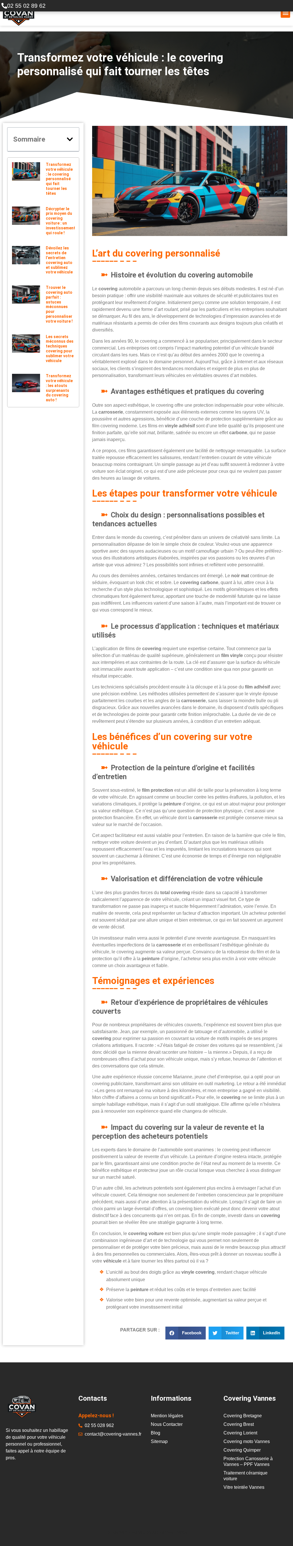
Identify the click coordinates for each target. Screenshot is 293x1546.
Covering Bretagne (242, 1415)
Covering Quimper (242, 1450)
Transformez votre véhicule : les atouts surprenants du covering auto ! (59, 388)
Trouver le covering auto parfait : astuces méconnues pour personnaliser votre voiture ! (59, 304)
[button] (285, 13)
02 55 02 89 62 (26, 6)
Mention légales (167, 1415)
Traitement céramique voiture (245, 1475)
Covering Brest (238, 1424)
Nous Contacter (167, 1424)
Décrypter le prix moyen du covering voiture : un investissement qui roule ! (60, 221)
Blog (155, 1432)
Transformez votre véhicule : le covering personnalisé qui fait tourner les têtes (59, 179)
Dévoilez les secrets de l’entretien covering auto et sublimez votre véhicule (59, 260)
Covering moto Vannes (246, 1441)
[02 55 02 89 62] (4, 6)
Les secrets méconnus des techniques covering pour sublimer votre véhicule (60, 348)
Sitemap (159, 1441)
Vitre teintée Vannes (243, 1487)
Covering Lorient (240, 1432)
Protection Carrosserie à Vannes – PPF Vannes (248, 1461)
